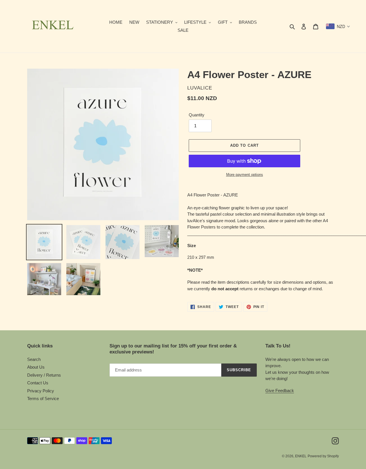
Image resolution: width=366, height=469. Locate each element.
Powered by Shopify (323, 456)
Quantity (196, 114)
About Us (36, 367)
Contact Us (37, 382)
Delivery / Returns (44, 375)
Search (34, 359)
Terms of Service (43, 398)
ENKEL (301, 456)
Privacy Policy (40, 390)
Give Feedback (279, 390)
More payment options (244, 174)
